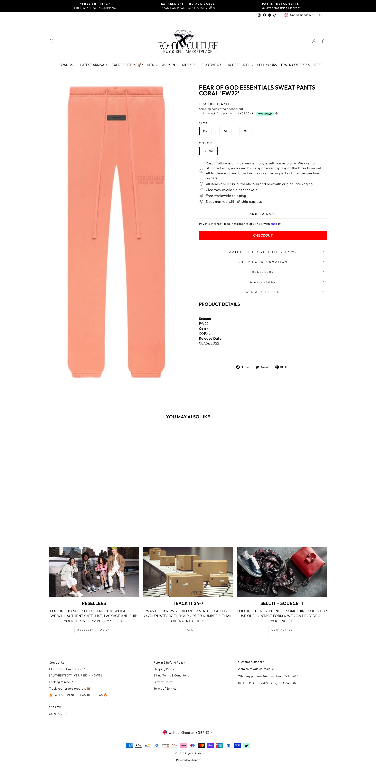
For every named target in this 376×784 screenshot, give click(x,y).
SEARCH (55, 707)
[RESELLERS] (94, 572)
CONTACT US (58, 714)
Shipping (205, 109)
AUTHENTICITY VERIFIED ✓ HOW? (263, 252)
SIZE (203, 123)
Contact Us (56, 662)
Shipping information (263, 262)
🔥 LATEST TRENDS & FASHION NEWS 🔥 (78, 695)
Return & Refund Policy (169, 662)
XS (205, 131)
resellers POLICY (93, 629)
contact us (282, 629)
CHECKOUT (263, 235)
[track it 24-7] (188, 572)
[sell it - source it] (282, 572)
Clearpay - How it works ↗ (67, 669)
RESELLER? (263, 272)
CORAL (208, 151)
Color (206, 143)
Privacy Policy (163, 682)
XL (246, 131)
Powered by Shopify (188, 759)
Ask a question (263, 292)
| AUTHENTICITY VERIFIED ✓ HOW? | (75, 675)
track (187, 629)
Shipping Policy (164, 669)
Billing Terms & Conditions (171, 675)
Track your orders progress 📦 (69, 688)
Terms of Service (165, 688)
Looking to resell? (61, 682)
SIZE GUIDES (263, 281)
